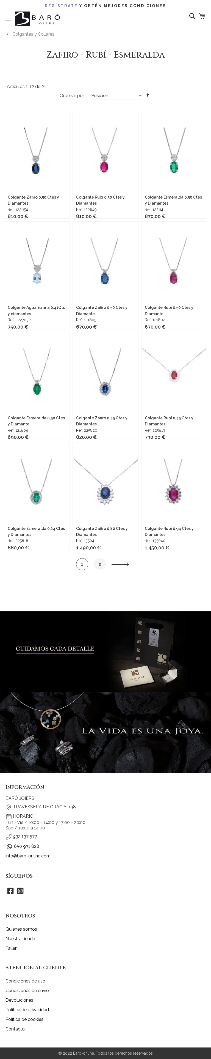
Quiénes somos (21, 929)
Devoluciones (19, 1000)
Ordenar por (72, 95)
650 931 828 (26, 846)
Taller (10, 948)
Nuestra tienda (20, 938)
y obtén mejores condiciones (105, 6)
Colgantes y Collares (33, 34)
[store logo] (38, 19)
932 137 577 (25, 836)
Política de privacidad (27, 1009)
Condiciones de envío (27, 990)
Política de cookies (24, 1019)
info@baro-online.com (28, 856)
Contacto (15, 1029)
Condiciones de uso (25, 981)
